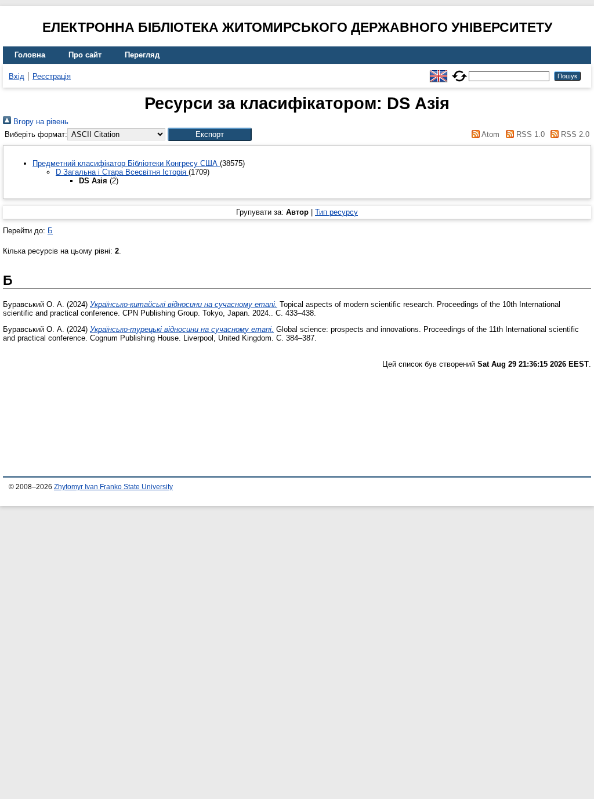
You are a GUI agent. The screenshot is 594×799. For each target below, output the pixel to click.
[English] (438, 71)
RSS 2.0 (574, 134)
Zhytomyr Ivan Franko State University (113, 486)
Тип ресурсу (336, 212)
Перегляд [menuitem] (142, 54)
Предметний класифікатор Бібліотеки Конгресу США (126, 163)
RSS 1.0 (529, 134)
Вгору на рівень (39, 121)
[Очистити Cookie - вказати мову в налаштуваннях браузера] (459, 71)
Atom (489, 134)
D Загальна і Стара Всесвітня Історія (122, 172)
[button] (210, 134)
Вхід (16, 76)
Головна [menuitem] (30, 54)
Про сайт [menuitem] (85, 54)
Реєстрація (51, 76)
